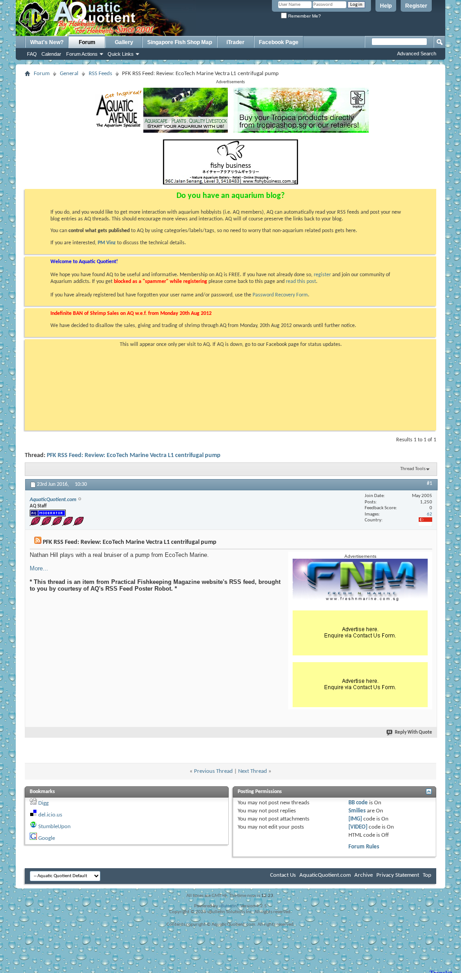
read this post (301, 281)
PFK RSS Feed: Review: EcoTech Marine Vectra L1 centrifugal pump (134, 455)
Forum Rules (363, 847)
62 (429, 514)
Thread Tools (412, 468)
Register (416, 6)
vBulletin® (229, 906)
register (322, 275)
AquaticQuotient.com (325, 875)
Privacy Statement (397, 875)
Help (386, 6)
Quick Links (121, 54)
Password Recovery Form (280, 295)
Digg (43, 803)
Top (427, 875)
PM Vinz (107, 243)
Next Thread (252, 771)
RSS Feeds (100, 73)
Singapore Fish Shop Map (179, 42)
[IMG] (355, 819)
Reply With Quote (413, 732)
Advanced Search (416, 53)
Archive (363, 875)
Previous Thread (213, 771)
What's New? (46, 42)
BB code (358, 803)
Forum (87, 42)
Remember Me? (304, 15)
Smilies (357, 811)
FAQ (32, 54)
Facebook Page (278, 42)
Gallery (124, 42)
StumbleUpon (54, 827)
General (69, 73)
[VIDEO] (357, 827)
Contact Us (283, 875)
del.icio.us (50, 815)
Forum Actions (82, 54)
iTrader (235, 42)
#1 (429, 483)
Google (46, 838)
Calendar (51, 54)
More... (39, 568)
